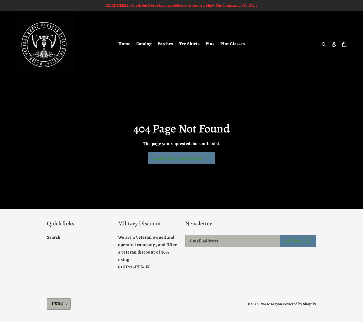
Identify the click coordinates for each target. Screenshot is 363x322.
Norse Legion (271, 304)
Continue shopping (178, 158)
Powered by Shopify (299, 304)
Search (53, 237)
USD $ (57, 303)
